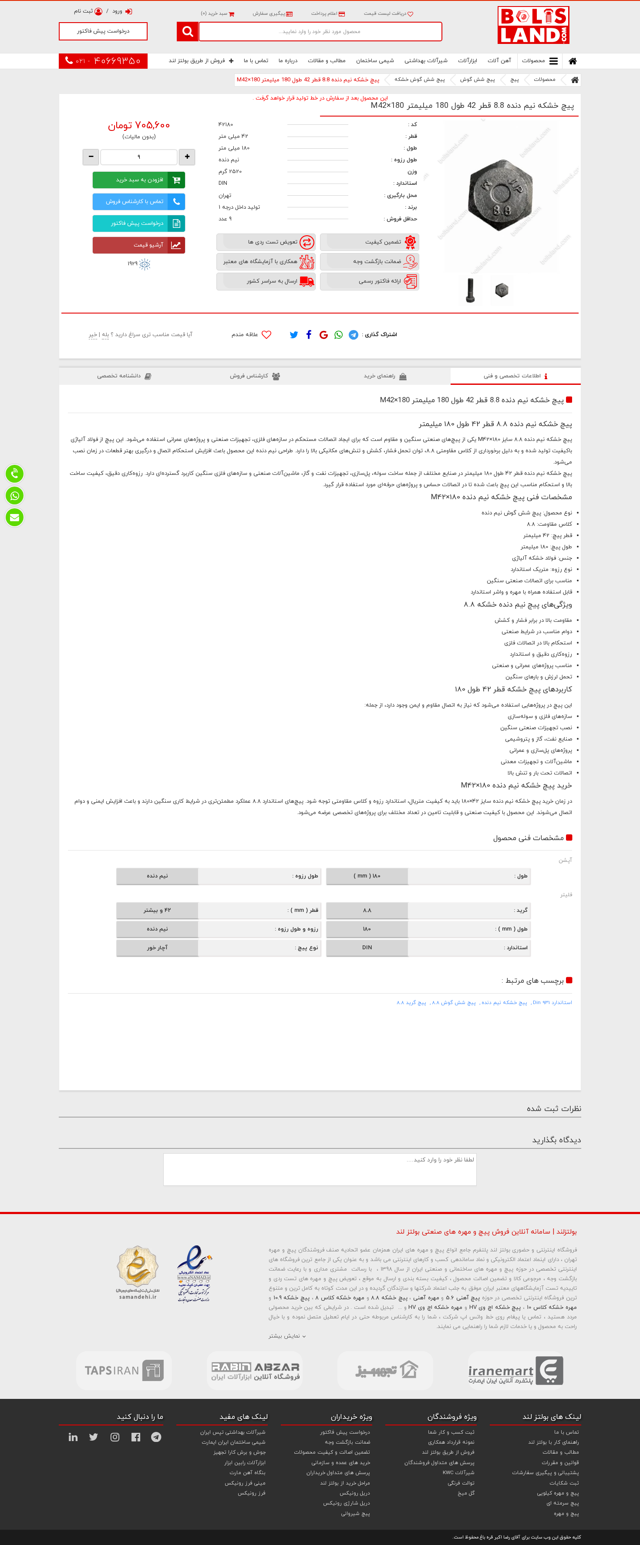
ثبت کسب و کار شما (451, 1432)
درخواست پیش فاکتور (103, 31)
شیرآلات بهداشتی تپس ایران (233, 1432)
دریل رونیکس (355, 1493)
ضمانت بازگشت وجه (347, 1442)
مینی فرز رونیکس (245, 1483)
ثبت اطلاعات (619, 546)
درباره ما (288, 61)
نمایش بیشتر (284, 1336)
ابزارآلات (467, 61)
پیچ (514, 79)
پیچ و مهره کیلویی (558, 1493)
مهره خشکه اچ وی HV (435, 1307)
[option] (501, 196)
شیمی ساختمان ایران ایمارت (234, 1442)
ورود (117, 11)
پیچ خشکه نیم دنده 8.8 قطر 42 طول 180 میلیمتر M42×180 (308, 80)
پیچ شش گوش (477, 79)
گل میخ (466, 1493)
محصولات (533, 61)
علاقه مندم (246, 335)
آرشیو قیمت (148, 245)
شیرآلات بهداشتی (426, 61)
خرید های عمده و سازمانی (341, 1462)
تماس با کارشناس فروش (134, 202)
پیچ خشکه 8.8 (389, 1298)
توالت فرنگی (461, 1483)
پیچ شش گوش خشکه (419, 79)
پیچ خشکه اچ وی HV (495, 1307)
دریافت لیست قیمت (386, 13)
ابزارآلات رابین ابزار (245, 1462)
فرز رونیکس (252, 1493)
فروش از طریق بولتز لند (197, 61)
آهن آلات (499, 61)
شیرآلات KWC (459, 1472)
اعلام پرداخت (324, 13)
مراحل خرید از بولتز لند (345, 1483)
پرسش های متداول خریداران (338, 1472)
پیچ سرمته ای (562, 1503)
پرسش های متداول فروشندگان (439, 1462)
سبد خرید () (215, 13)
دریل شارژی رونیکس (346, 1503)
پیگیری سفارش (268, 13)
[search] (188, 31)
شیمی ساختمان (375, 61)
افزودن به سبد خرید (139, 180)
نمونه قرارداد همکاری (451, 1442)
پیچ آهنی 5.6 (463, 1298)
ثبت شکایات (564, 1483)
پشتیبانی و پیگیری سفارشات (545, 1472)
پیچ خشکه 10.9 (291, 1298)
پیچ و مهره (566, 1513)
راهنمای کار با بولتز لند (553, 1442)
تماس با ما (256, 61)
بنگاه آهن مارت (248, 1472)
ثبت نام (84, 11)
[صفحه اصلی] (575, 80)
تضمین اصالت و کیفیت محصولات (332, 1452)
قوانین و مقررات (560, 1462)
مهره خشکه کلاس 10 (552, 1307)
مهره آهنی (426, 1298)
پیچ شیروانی (355, 1513)
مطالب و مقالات (327, 61)
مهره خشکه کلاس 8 (339, 1298)
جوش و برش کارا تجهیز (239, 1452)
